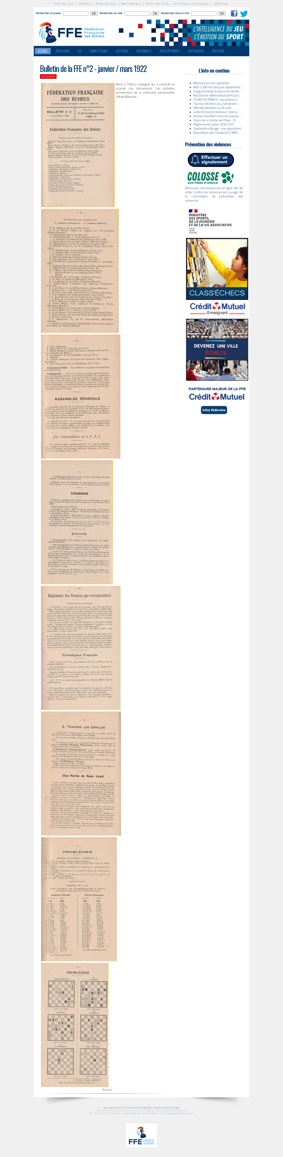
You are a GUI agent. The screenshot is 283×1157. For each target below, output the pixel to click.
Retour (107, 1090)
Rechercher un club (111, 13)
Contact (85, 3)
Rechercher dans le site (175, 13)
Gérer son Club (157, 3)
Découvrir (62, 51)
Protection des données (166, 1107)
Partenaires (196, 51)
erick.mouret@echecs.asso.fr (178, 1113)
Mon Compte (131, 3)
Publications (106, 3)
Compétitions (99, 51)
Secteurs (122, 51)
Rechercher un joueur (48, 13)
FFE (79, 51)
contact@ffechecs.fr (133, 1113)
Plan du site (63, 3)
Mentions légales (141, 1107)
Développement (170, 51)
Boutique (218, 51)
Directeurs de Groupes (191, 3)
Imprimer (221, 3)
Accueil (43, 51)
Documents (144, 51)
